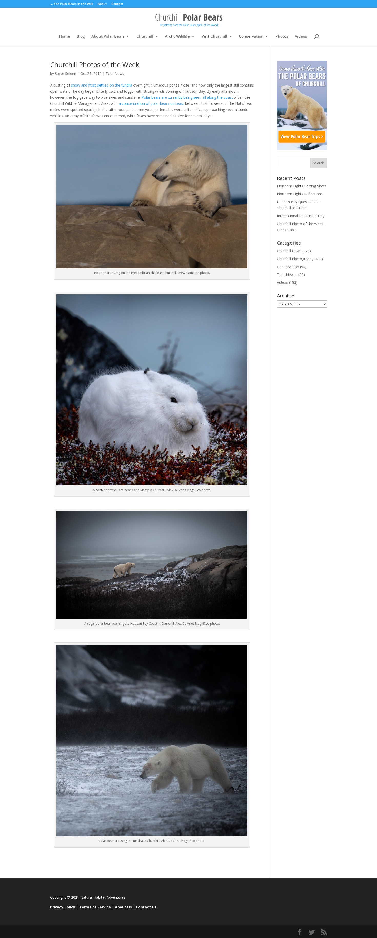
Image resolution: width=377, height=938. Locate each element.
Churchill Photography (295, 258)
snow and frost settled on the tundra (101, 85)
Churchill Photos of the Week (94, 64)
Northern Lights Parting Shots (301, 186)
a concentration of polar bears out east (151, 103)
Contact (117, 4)
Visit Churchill (214, 36)
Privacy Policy (62, 907)
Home (64, 36)
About (102, 4)
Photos (281, 36)
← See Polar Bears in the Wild (71, 4)
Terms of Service (95, 907)
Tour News (115, 73)
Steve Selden (65, 73)
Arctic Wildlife (177, 36)
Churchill (144, 36)
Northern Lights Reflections (300, 193)
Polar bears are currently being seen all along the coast (187, 97)
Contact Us (146, 907)
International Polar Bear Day (300, 215)
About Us (123, 907)
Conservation (251, 36)
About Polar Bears (108, 36)
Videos (301, 36)
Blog (81, 36)
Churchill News (289, 250)
